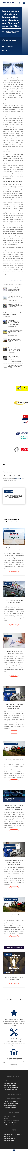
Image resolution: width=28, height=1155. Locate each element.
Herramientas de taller (10, 692)
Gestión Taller (11, 309)
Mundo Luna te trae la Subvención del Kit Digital (15, 366)
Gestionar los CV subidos (11, 1087)
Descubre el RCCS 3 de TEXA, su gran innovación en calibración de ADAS (14, 711)
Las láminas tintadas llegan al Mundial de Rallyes (14, 340)
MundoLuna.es (11, 292)
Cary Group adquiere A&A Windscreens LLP (15, 297)
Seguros (8, 50)
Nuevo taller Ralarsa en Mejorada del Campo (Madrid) (15, 332)
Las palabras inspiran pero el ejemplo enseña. (14, 969)
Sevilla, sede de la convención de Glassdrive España (12, 313)
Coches (16, 31)
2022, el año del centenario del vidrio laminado (14, 358)
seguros (14, 32)
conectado (18, 478)
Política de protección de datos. (13, 1134)
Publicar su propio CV (10, 1085)
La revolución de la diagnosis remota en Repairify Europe (14, 289)
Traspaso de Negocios (14, 1059)
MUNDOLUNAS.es (9, 1124)
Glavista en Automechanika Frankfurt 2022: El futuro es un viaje (13, 322)
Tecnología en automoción (14, 343)
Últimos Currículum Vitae (14, 1019)
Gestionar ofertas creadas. (11, 1103)
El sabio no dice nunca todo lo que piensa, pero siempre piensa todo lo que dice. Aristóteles (14, 496)
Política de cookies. (9, 1140)
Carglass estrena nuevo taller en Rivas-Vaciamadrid (15, 305)
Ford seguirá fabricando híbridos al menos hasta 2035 (15, 349)
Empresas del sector (13, 300)
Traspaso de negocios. (10, 1107)
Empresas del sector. (10, 1116)
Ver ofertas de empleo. (10, 1083)
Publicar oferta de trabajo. (11, 1101)
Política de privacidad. (10, 1138)
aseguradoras (9, 31)
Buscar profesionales (10, 1105)
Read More (14, 571)
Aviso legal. (7, 1136)
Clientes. (6, 1118)
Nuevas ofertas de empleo (14, 1039)
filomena (8, 32)
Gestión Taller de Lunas (10, 1122)
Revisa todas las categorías (14, 947)
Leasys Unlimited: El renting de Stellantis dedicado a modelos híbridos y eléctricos (14, 812)
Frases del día (9, 491)
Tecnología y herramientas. (11, 1120)
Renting (7, 792)
